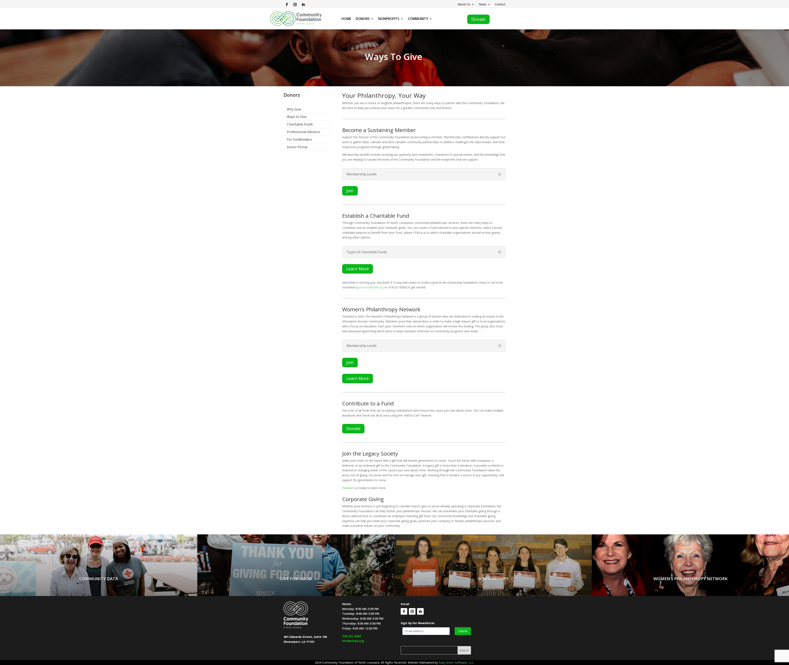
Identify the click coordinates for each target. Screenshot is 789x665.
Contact (500, 4)
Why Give (294, 109)
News (482, 4)
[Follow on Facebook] (287, 4)
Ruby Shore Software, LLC (456, 662)
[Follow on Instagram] (295, 4)
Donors (363, 19)
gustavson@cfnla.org (370, 287)
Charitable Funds (300, 124)
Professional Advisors (303, 132)
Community (418, 19)
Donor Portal (297, 147)
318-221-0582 (351, 636)
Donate (478, 19)
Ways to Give (297, 116)
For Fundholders (299, 139)
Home (346, 19)
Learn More (357, 269)
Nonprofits (388, 19)
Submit (462, 631)
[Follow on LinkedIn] (303, 4)
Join (350, 190)
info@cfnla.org (353, 641)
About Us (464, 4)
